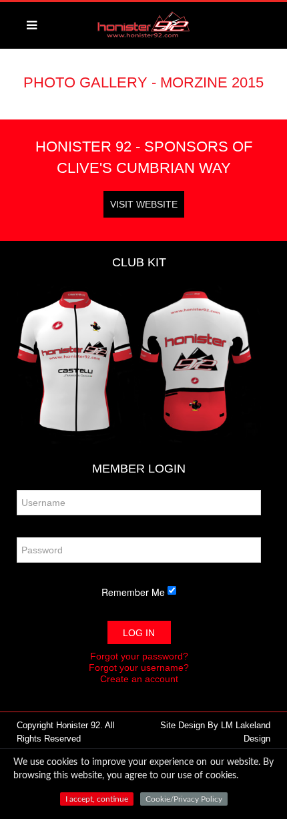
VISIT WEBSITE (144, 204)
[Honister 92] (143, 33)
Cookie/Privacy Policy (184, 799)
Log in (139, 632)
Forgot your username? (139, 667)
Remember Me (133, 592)
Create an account (139, 678)
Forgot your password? (139, 656)
